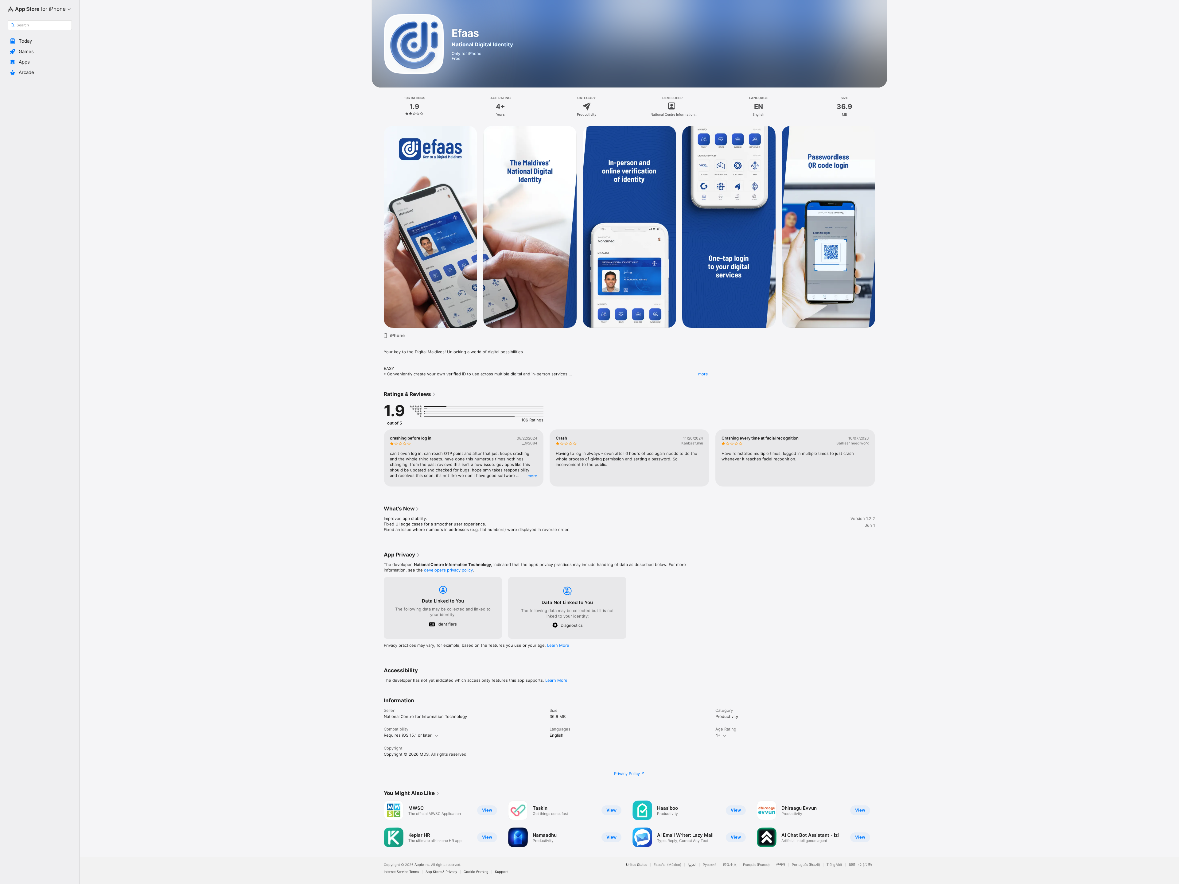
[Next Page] (881, 227)
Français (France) (756, 865)
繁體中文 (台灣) (860, 865)
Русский (710, 865)
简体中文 (730, 865)
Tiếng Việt (834, 865)
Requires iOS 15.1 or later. (408, 735)
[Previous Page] (377, 227)
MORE (532, 475)
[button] (40, 41)
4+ (718, 735)
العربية (692, 865)
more (703, 373)
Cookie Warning (476, 872)
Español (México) (667, 865)
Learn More (558, 645)
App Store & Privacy (441, 872)
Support (501, 872)
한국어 (780, 865)
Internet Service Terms (401, 872)
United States (636, 865)
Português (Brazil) (806, 865)
